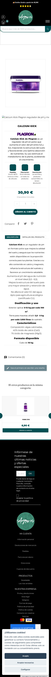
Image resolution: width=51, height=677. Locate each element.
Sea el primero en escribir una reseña (27, 368)
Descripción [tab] (12, 237)
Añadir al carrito (25, 212)
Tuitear (25, 223)
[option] (25, 416)
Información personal (25, 539)
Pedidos (25, 551)
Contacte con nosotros (25, 613)
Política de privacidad (25, 606)
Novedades (25, 580)
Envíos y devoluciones (25, 593)
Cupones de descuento (25, 569)
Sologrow (25, 600)
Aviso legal (26, 597)
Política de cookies (25, 610)
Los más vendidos (25, 583)
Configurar (25, 669)
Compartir (18, 223)
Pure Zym (26, 419)
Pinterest (32, 223)
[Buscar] (48, 29)
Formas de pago (25, 603)
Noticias (25, 616)
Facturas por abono (25, 557)
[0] (3, 22)
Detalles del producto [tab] (33, 237)
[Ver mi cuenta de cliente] (3, 17)
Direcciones (25, 563)
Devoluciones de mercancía (25, 545)
